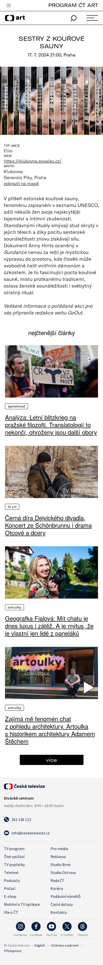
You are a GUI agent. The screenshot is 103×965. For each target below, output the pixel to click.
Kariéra (56, 888)
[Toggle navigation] (8, 5)
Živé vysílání (14, 856)
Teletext (11, 872)
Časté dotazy (61, 904)
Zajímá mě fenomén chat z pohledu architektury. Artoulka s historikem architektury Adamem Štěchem (50, 730)
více (51, 760)
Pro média (59, 848)
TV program (14, 848)
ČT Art (12, 507)
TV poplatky (14, 864)
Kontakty (58, 912)
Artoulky (14, 607)
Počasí (9, 888)
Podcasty (12, 880)
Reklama (58, 856)
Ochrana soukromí (64, 945)
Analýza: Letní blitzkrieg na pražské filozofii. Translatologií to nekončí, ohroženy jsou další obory (51, 424)
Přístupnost (13, 951)
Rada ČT (57, 880)
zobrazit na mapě (21, 183)
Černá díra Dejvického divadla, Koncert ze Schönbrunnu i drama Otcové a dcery (48, 525)
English (39, 945)
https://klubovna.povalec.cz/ (33, 161)
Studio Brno (60, 864)
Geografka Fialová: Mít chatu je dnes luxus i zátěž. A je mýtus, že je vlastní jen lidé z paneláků (49, 625)
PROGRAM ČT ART (73, 5)
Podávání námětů (65, 896)
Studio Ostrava (63, 872)
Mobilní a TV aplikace (22, 904)
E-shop (10, 896)
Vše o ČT (11, 912)
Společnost (16, 406)
